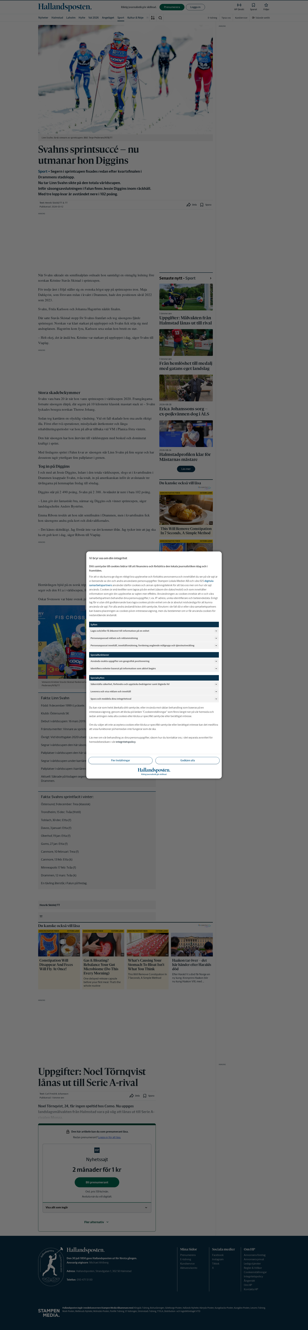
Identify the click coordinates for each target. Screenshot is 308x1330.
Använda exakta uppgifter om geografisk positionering (120, 661)
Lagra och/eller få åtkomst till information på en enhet (120, 630)
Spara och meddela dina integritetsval (111, 698)
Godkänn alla (187, 760)
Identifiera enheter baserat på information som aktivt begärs (123, 668)
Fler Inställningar (120, 760)
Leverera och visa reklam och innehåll (111, 691)
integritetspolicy (126, 741)
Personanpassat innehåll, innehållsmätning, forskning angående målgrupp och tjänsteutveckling (142, 645)
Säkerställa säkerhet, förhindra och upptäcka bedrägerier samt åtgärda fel (130, 684)
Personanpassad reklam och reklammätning (114, 637)
